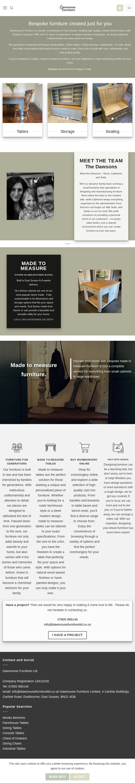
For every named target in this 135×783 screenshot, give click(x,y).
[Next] (37, 103)
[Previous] (8, 103)
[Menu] (5, 8)
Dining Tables (12, 728)
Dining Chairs (12, 743)
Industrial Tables (14, 748)
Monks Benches (14, 717)
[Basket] (129, 8)
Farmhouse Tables (16, 723)
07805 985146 (67, 619)
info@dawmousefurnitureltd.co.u (66, 624)
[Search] (11, 7)
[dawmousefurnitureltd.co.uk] (67, 8)
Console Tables (13, 733)
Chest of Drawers (15, 738)
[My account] (120, 8)
